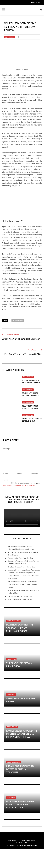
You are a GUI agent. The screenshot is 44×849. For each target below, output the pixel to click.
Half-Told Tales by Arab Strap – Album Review (31, 382)
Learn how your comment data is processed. (18, 485)
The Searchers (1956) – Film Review (21, 567)
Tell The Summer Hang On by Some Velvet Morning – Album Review (30, 409)
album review (18, 320)
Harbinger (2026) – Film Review (20, 599)
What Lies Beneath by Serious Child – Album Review (32, 421)
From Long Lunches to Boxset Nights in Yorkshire (20, 769)
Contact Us (12, 840)
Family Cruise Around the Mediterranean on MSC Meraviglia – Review (21, 733)
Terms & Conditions (27, 840)
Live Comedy (11, 797)
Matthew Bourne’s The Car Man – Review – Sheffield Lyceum (19, 627)
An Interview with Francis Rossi (20, 596)
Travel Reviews (12, 727)
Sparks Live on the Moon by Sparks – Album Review (30, 395)
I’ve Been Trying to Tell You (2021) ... (23, 354)
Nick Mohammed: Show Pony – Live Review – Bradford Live (20, 804)
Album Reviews (9, 37)
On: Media (19, 845)
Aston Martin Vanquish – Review (20, 558)
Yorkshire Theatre (13, 621)
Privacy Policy (21, 843)
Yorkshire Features (13, 762)
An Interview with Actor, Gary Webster (23, 581)
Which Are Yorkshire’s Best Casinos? (21, 338)
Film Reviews (11, 659)
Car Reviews (11, 694)
